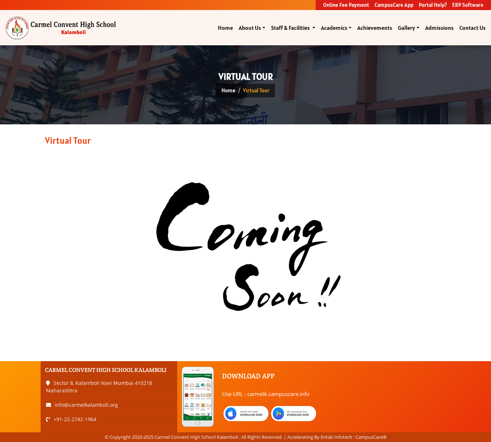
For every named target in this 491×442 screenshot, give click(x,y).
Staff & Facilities (291, 27)
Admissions (439, 27)
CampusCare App (394, 4)
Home (225, 27)
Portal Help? (433, 4)
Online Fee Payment (346, 4)
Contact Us (472, 27)
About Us (250, 27)
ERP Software (467, 4)
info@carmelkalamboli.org (86, 404)
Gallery (406, 27)
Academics (334, 27)
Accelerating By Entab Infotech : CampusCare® (337, 437)
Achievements (374, 27)
